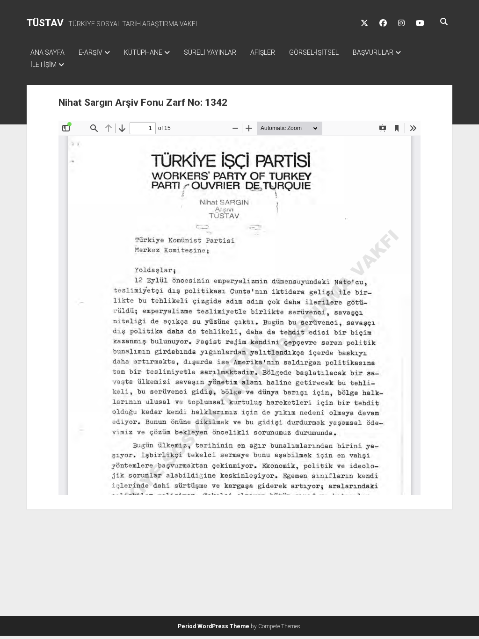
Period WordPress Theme (213, 626)
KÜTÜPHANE (143, 52)
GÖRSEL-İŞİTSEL (314, 52)
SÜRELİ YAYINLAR (210, 52)
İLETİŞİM (43, 64)
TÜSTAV (45, 23)
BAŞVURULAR (373, 52)
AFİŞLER (262, 52)
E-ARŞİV (90, 52)
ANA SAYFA (47, 52)
